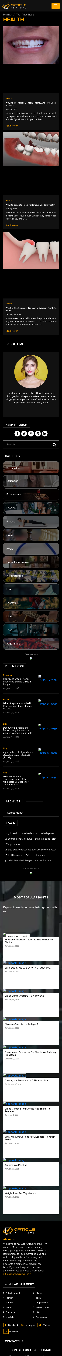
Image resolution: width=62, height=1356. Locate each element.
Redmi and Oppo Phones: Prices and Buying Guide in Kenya (17, 682)
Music (9, 616)
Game (9, 535)
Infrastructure (14, 575)
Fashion (11, 508)
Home (7, 14)
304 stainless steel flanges (18, 860)
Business (7, 675)
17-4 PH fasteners (14, 855)
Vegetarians (13, 643)
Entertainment (15, 494)
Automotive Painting (16, 1165)
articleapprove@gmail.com (17, 1274)
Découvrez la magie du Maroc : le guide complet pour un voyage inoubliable (17, 730)
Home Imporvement (18, 562)
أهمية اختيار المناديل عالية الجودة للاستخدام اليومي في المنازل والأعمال (18, 755)
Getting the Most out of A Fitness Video (27, 1080)
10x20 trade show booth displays (37, 833)
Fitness (10, 521)
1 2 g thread (11, 833)
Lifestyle (11, 602)
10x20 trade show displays (18, 839)
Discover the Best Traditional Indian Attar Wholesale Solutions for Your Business (15, 780)
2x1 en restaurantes (36, 855)
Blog (5, 724)
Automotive (13, 468)
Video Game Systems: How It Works (24, 996)
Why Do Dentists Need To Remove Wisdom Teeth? (30, 205)
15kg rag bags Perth (45, 839)
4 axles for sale (43, 860)
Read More (11, 125)
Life (8, 589)
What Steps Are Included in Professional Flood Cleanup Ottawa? (17, 706)
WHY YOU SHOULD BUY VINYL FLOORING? (28, 968)
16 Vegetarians (12, 844)
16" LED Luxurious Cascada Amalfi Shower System (31, 849)
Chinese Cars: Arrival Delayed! (21, 1024)
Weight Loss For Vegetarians (20, 1193)
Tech (9, 630)
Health (9, 98)
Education (12, 480)
